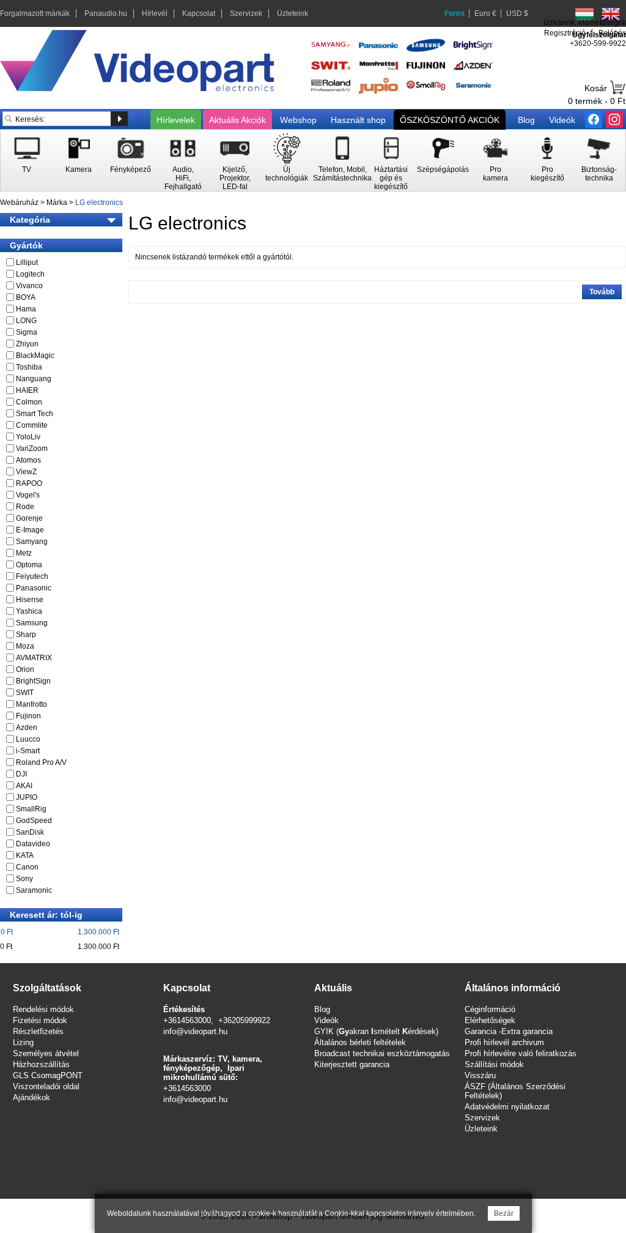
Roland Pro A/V (41, 762)
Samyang (32, 541)
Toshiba (29, 367)
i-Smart (28, 751)
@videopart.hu (201, 1099)
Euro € (485, 13)
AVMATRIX (34, 658)
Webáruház (19, 202)
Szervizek (246, 13)
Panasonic (33, 588)
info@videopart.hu (195, 1031)
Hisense (29, 599)
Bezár (504, 1213)
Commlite (32, 425)
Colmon (29, 402)
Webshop (298, 120)
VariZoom (32, 448)
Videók (562, 120)
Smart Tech (34, 413)
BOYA (25, 297)
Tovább (601, 292)
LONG (26, 320)
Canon (27, 867)
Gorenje (29, 518)
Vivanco (29, 285)
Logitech (30, 274)
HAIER (27, 390)
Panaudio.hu (105, 13)
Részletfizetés (38, 1031)
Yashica (29, 611)
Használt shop (358, 120)
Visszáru (480, 1075)
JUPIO (26, 797)
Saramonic (34, 890)
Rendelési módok (43, 1009)
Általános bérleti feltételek (360, 1042)
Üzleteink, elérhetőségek (584, 22)
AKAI (24, 785)
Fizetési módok (40, 1020)
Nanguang (33, 378)
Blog (526, 120)
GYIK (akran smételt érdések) (376, 1031)
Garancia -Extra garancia (509, 1031)
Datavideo (33, 844)
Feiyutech (32, 576)
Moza (25, 646)
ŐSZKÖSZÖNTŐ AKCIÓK (449, 120)
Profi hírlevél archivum (504, 1042)
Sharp (26, 634)
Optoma (29, 565)
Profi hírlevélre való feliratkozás (520, 1053)
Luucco (28, 739)
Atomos (28, 460)
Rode (25, 506)
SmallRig (31, 809)
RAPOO (29, 483)
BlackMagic (35, 355)
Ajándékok (31, 1097)
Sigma (26, 332)
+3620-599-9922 (598, 43)
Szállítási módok (494, 1064)
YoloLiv (28, 437)
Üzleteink (292, 13)
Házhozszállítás (41, 1064)
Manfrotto (31, 704)
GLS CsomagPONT (48, 1075)
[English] (611, 14)
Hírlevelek (175, 120)
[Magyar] (584, 14)
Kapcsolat (198, 13)
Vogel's (28, 495)
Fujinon (28, 716)
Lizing (23, 1042)
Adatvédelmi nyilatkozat (507, 1106)
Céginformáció (490, 1009)
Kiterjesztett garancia (351, 1064)
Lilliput (27, 262)
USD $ (517, 13)
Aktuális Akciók (237, 120)
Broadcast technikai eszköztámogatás (382, 1053)
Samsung (32, 623)
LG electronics (99, 202)
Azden (26, 727)
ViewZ (26, 471)
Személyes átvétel (46, 1053)
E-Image (30, 530)
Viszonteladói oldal (46, 1086)
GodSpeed (34, 820)
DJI (21, 774)
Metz (24, 553)
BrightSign (33, 681)
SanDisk (30, 832)
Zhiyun (27, 344)
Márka (56, 202)
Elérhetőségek (490, 1020)
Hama (26, 309)
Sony (24, 878)
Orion (25, 669)
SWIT (25, 692)
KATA (25, 855)
